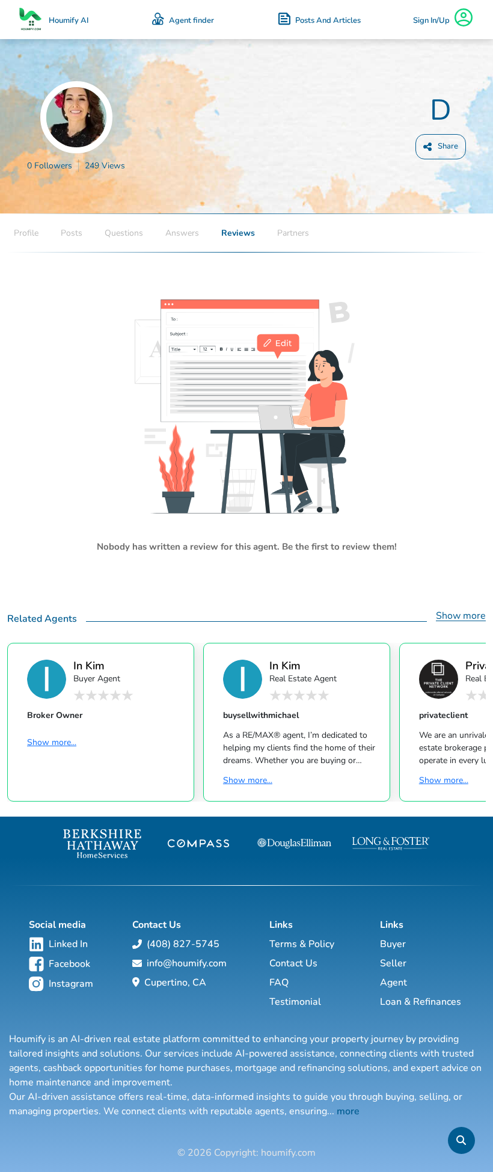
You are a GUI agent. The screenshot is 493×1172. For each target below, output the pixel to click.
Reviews (238, 233)
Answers (182, 233)
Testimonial (295, 1001)
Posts (71, 233)
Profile (26, 233)
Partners (293, 233)
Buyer (393, 944)
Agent (393, 982)
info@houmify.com (187, 963)
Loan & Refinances (420, 1001)
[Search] (461, 1140)
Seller (393, 963)
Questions (124, 233)
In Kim (89, 665)
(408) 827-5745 (183, 944)
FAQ (279, 982)
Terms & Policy (301, 944)
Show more (461, 615)
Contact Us (293, 963)
